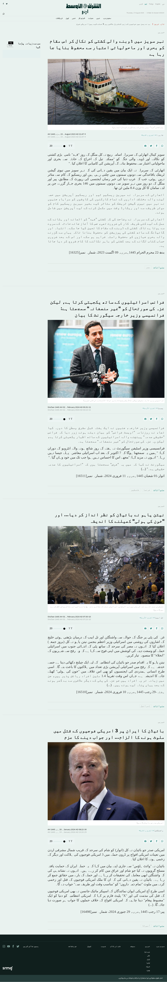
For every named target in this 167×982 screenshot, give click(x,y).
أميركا (146, 925)
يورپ (148, 970)
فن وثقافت (59, 18)
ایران (148, 959)
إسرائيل (145, 706)
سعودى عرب (107, 18)
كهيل (67, 18)
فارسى (141, 4)
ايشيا (148, 963)
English (157, 4)
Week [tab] (10, 45)
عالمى (148, 956)
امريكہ (148, 967)
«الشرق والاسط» (148, 135)
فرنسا (146, 489)
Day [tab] (11, 43)
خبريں (98, 18)
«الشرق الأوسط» (150, 408)
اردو (146, 4)
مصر (148, 267)
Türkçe (151, 4)
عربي (163, 4)
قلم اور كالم (82, 18)
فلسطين (135, 489)
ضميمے (74, 18)
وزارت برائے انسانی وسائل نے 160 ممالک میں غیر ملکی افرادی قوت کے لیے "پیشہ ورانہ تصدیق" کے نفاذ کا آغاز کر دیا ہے (90, 24)
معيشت (90, 18)
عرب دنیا (147, 952)
